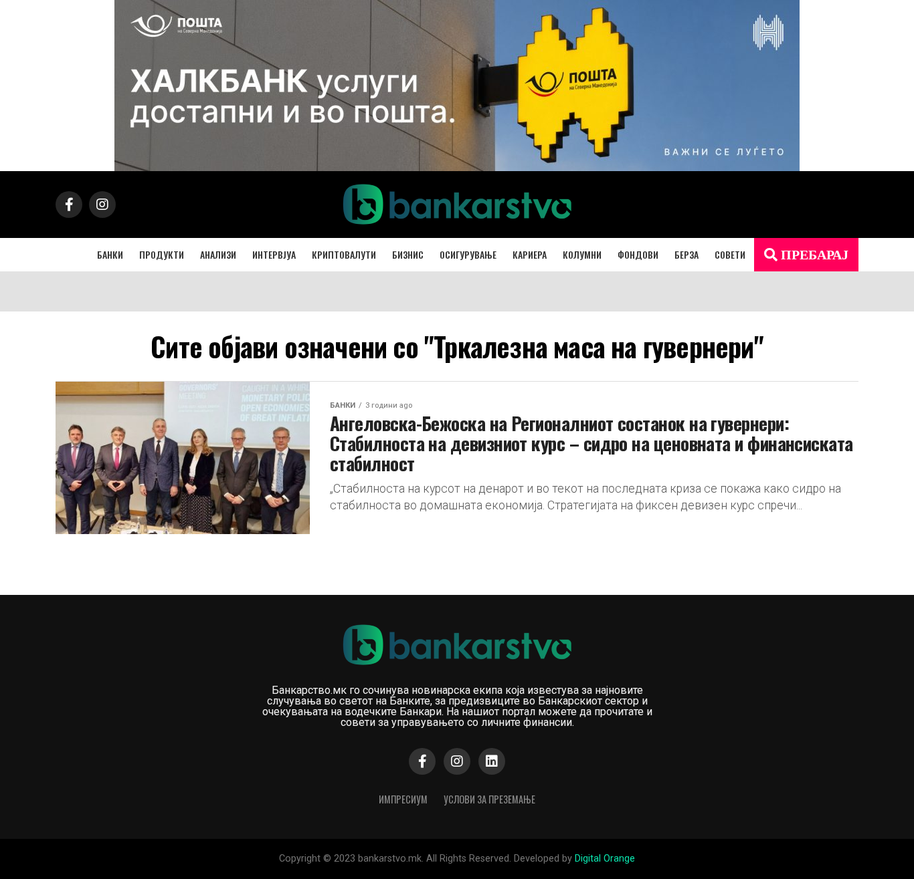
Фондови (638, 254)
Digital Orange (605, 858)
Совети (730, 254)
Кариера (530, 254)
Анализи (218, 254)
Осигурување (468, 254)
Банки (110, 254)
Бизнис (408, 254)
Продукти (161, 254)
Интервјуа (274, 254)
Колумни (582, 254)
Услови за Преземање (489, 799)
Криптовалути (344, 254)
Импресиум (403, 799)
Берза (686, 254)
